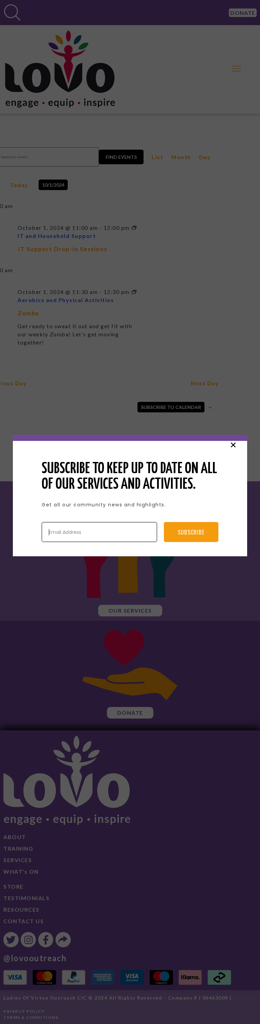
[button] (233, 445)
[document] (130, 512)
